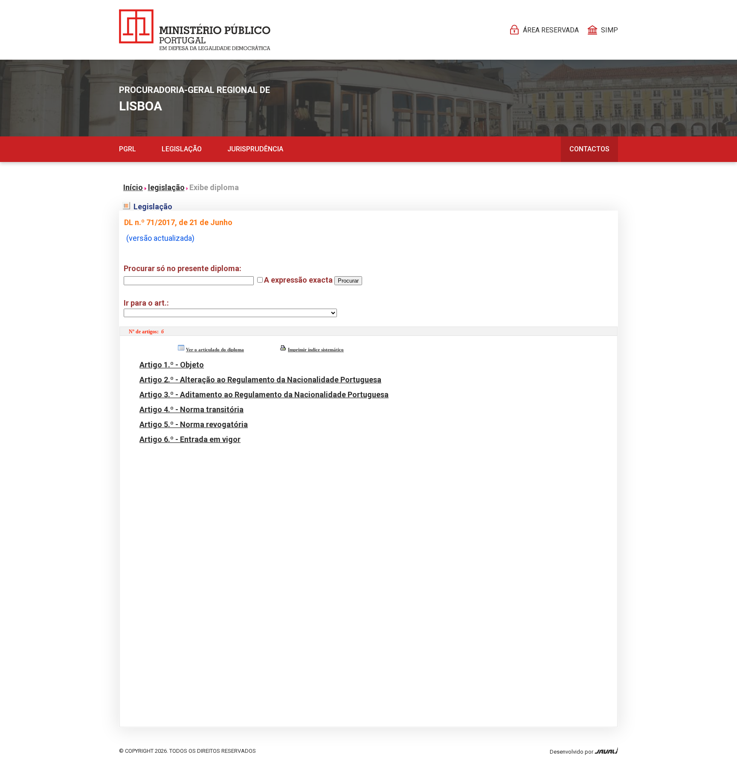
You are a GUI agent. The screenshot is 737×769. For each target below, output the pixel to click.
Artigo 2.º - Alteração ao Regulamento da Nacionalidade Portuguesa (260, 379)
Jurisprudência (255, 149)
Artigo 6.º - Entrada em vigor (190, 439)
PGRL (127, 149)
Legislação (182, 149)
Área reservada (551, 30)
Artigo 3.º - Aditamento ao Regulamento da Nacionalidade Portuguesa (264, 394)
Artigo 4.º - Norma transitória (191, 409)
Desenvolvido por (572, 752)
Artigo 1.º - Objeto (171, 364)
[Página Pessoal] (194, 29)
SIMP (609, 30)
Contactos (589, 149)
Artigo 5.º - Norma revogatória (193, 424)
